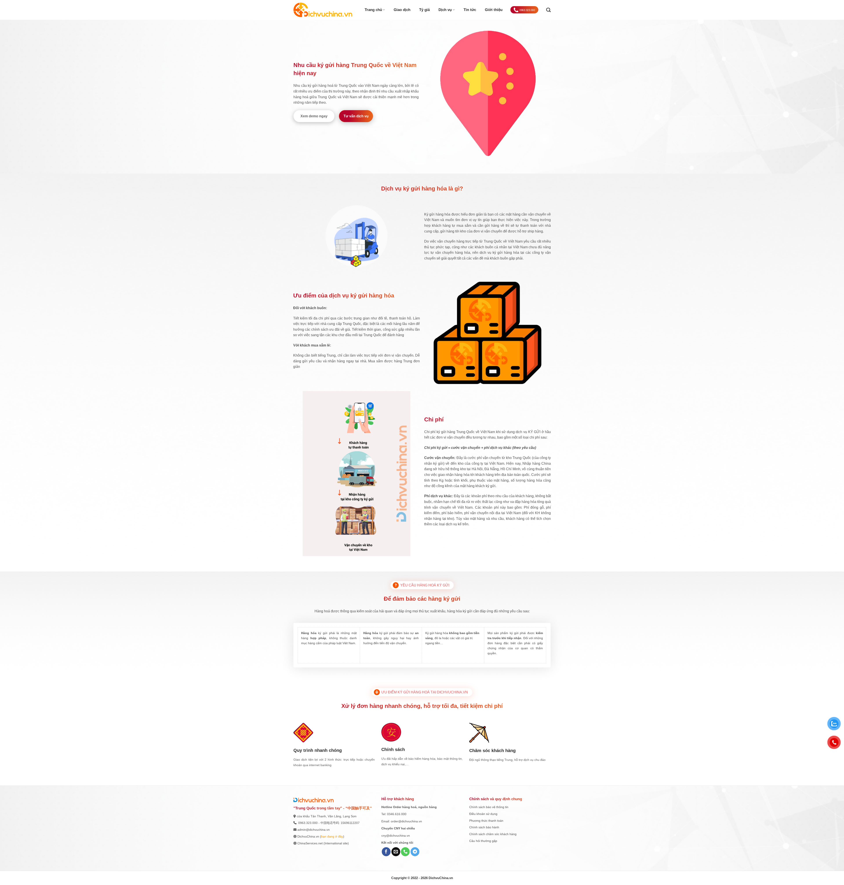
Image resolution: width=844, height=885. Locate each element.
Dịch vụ (445, 10)
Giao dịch (402, 10)
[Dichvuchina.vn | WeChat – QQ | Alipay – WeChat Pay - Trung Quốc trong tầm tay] (322, 9)
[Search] (548, 10)
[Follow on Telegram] (415, 851)
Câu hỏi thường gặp (483, 841)
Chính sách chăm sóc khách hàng (493, 834)
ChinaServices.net (310, 843)
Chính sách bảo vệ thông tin (488, 807)
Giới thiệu (493, 10)
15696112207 (350, 823)
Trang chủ (373, 10)
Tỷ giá (424, 10)
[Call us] (405, 851)
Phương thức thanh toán (486, 820)
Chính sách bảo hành (484, 827)
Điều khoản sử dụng (483, 814)
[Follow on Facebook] (386, 851)
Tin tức (470, 10)
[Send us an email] (395, 851)
